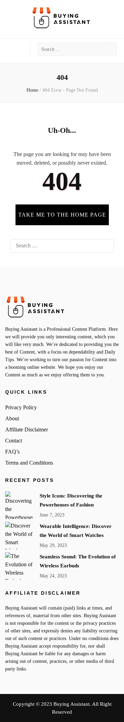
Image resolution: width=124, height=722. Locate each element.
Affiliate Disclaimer (26, 429)
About (12, 418)
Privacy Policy (21, 407)
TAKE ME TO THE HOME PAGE (62, 215)
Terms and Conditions (29, 463)
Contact (13, 441)
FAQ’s (12, 452)
